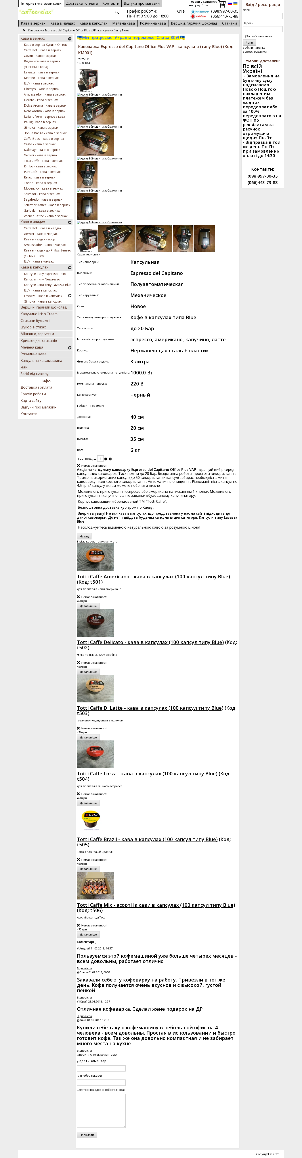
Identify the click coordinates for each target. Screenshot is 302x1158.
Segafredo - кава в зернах (43, 199)
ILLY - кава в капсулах (40, 290)
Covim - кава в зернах (40, 56)
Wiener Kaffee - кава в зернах (45, 216)
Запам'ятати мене (259, 36)
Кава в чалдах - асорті (40, 239)
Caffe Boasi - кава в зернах (44, 138)
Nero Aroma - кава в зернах (44, 111)
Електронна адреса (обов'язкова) (100, 1090)
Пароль (248, 23)
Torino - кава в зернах (40, 183)
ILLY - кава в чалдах (39, 261)
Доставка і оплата (36, 387)
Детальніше (88, 606)
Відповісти (84, 968)
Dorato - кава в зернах (41, 100)
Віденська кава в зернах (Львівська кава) (42, 64)
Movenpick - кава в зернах (43, 188)
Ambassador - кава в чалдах (45, 245)
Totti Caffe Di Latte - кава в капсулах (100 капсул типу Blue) (150, 707)
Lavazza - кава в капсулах (43, 296)
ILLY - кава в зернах (39, 83)
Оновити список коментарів (97, 1054)
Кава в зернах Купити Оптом (45, 44)
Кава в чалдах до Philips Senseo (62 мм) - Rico (47, 253)
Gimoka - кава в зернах (41, 127)
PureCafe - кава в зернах (42, 172)
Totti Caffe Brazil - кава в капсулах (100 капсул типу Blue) (147, 839)
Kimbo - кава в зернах (40, 166)
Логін (246, 10)
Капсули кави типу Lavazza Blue (47, 285)
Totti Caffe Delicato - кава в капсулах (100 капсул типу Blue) (150, 642)
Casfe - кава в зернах (39, 144)
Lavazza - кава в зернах (41, 72)
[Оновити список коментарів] (95, 942)
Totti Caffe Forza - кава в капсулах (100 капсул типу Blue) (147, 773)
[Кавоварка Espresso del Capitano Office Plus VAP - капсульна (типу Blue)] (87, 238)
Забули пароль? (254, 48)
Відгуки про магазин (142, 3)
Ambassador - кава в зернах (44, 94)
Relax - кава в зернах (39, 177)
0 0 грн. (203, 3)
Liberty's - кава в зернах (41, 89)
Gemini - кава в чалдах (40, 234)
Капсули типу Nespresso (42, 279)
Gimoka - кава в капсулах (42, 301)
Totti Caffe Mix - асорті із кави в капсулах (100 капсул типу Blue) (156, 904)
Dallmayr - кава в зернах (42, 150)
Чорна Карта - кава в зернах (45, 133)
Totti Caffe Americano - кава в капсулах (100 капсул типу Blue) (153, 576)
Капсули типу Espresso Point (45, 274)
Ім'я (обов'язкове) (89, 1075)
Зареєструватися (255, 52)
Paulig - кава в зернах (40, 122)
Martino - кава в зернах (41, 78)
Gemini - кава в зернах (40, 155)
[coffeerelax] (36, 11)
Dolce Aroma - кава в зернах (45, 105)
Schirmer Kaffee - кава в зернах (47, 205)
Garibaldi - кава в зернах (42, 210)
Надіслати (87, 1135)
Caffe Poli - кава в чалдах (42, 228)
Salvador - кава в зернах (42, 194)
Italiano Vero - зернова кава (44, 116)
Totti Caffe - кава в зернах (43, 161)
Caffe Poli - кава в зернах (42, 50)
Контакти (29, 413)
